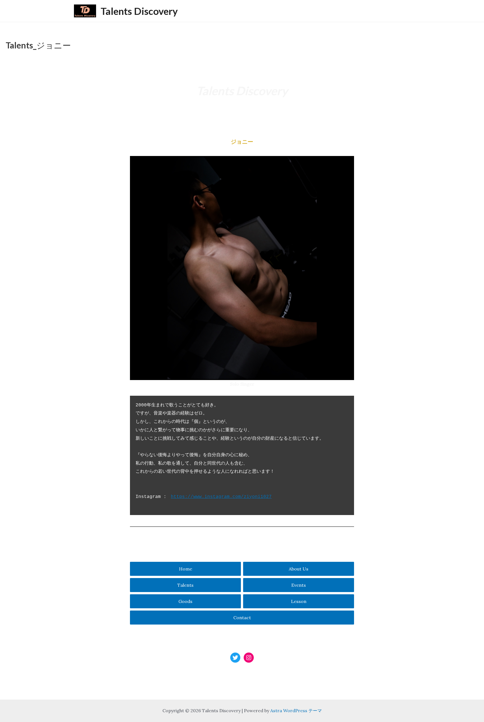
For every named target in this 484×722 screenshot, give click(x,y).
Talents (185, 585)
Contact (242, 617)
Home (185, 569)
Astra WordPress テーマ (296, 710)
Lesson (298, 601)
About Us (298, 569)
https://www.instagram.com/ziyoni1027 (221, 496)
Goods (185, 601)
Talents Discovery (139, 11)
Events (298, 585)
